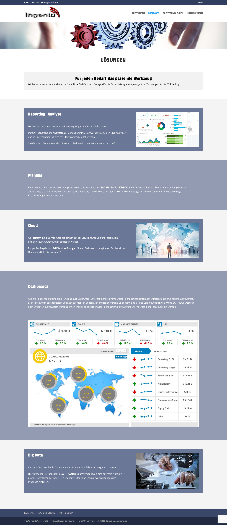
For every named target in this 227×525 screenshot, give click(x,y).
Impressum (66, 513)
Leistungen (138, 13)
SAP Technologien (173, 13)
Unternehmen (195, 13)
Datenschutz (47, 513)
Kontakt (199, 2)
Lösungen (153, 13)
